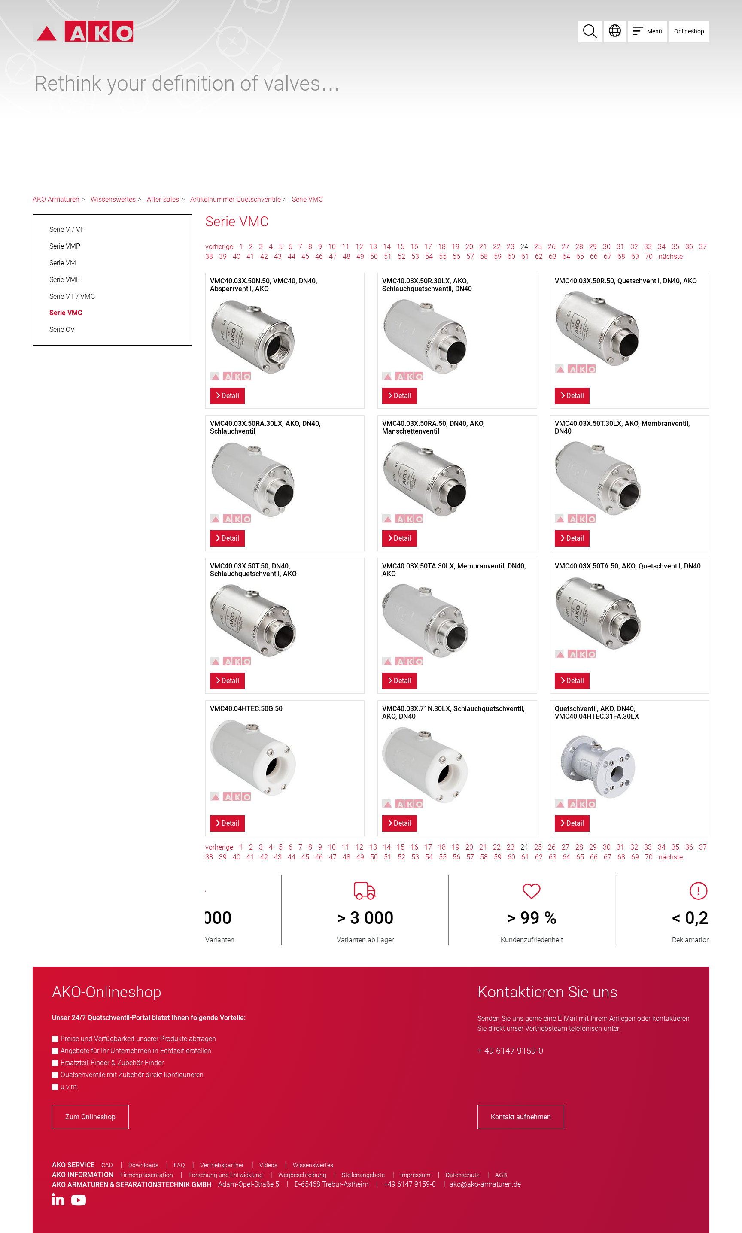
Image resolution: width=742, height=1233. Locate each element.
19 (455, 247)
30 (607, 247)
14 (387, 247)
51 (388, 256)
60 (511, 256)
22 (497, 247)
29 (593, 247)
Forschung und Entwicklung (226, 1175)
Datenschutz (463, 1175)
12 (359, 247)
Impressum (415, 1175)
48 (346, 256)
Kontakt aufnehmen (521, 1117)
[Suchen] (590, 31)
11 (346, 247)
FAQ (179, 1165)
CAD (107, 1165)
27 (565, 247)
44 (291, 256)
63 (552, 256)
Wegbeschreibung (302, 1175)
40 (236, 256)
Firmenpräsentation (146, 1175)
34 (662, 247)
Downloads (143, 1165)
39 (223, 256)
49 (360, 256)
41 (250, 256)
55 (443, 256)
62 (539, 256)
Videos (268, 1165)
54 (429, 256)
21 (483, 247)
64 (566, 256)
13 (373, 247)
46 (319, 256)
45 (305, 256)
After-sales (163, 199)
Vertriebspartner (222, 1165)
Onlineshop (689, 31)
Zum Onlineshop (90, 1117)
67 (607, 256)
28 (579, 247)
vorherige (220, 247)
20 (469, 247)
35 (675, 247)
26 (552, 247)
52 (401, 256)
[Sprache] (615, 31)
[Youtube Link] (78, 1200)
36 (689, 247)
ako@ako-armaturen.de (485, 1184)
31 (620, 247)
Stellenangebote (363, 1175)
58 (484, 256)
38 (209, 256)
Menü (654, 31)
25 (538, 247)
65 (580, 256)
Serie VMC (307, 199)
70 (649, 256)
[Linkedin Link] (58, 1200)
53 (415, 256)
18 (442, 247)
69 (635, 256)
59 (498, 256)
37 (703, 247)
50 (374, 256)
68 (621, 256)
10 (332, 247)
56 (456, 256)
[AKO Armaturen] (83, 31)
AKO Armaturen (56, 199)
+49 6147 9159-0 (410, 1184)
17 (428, 247)
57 (470, 256)
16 (414, 247)
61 (525, 256)
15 (400, 247)
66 (594, 256)
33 (648, 247)
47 (333, 256)
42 (264, 256)
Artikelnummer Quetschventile (235, 199)
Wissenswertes (113, 199)
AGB (501, 1175)
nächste (671, 256)
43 (278, 256)
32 (634, 247)
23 (510, 247)
